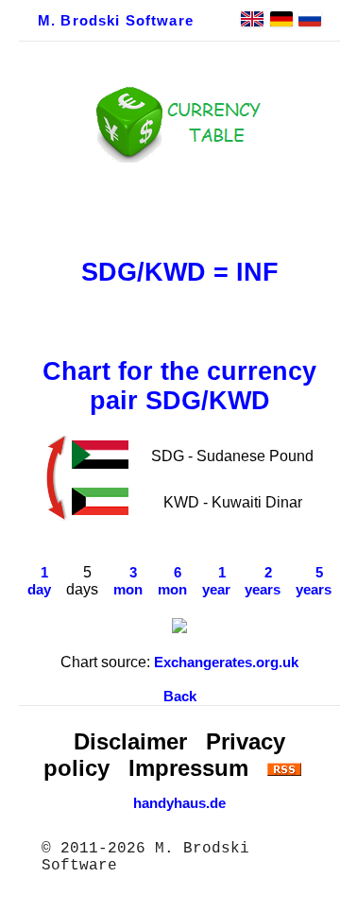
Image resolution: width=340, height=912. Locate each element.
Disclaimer (130, 741)
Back (179, 696)
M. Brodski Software (116, 20)
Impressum (188, 768)
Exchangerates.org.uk (226, 662)
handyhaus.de (179, 803)
